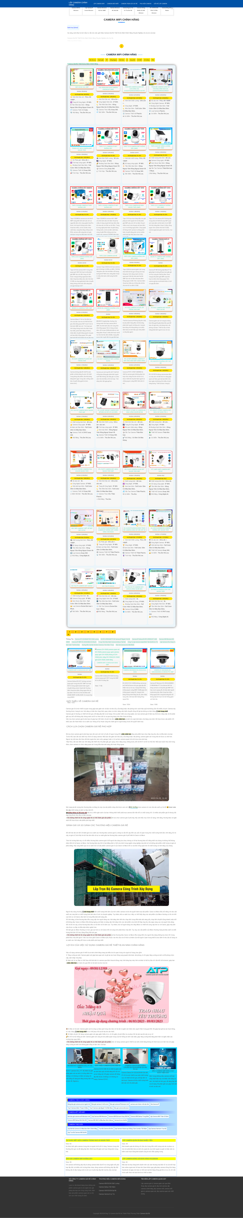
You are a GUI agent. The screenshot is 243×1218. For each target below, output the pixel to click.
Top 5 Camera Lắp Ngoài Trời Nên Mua (101, 1108)
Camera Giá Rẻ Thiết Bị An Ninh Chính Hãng (82, 64)
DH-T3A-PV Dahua (108, 586)
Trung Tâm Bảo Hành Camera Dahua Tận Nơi (112, 642)
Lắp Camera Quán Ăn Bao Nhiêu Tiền (137, 1140)
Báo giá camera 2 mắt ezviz (100, 1104)
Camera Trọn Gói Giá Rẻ (129, 3)
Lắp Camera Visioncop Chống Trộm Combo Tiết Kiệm (131, 1128)
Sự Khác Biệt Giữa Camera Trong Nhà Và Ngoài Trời (88, 1140)
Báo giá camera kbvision (121, 1108)
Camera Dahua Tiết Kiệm (107, 1187)
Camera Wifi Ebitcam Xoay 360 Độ (119, 1116)
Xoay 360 (132, 60)
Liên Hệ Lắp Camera (160, 3)
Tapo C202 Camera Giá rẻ (108, 255)
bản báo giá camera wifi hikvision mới (79, 1116)
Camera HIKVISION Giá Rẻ (107, 1190)
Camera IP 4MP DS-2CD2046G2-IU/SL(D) (84, 642)
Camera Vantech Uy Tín (107, 1194)
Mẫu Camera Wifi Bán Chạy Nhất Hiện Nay (163, 1072)
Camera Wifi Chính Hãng (121, 19)
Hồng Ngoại (113, 60)
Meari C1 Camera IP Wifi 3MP (82, 308)
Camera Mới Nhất (113, 3)
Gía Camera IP (155, 1104)
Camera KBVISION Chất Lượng (109, 1183)
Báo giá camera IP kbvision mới (119, 1104)
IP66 (153, 60)
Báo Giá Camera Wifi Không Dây (79, 1159)
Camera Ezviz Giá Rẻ (120, 1120)
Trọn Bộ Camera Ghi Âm (106, 1128)
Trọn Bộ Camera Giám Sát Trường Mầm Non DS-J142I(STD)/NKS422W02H (160, 88)
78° (107, 60)
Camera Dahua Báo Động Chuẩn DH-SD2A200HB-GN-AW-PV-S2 (135, 1067)
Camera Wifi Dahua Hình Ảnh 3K (77, 1120)
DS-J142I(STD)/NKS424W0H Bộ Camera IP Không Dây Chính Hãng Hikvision (108, 530)
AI (127, 60)
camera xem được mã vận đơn (139, 1104)
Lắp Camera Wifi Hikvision (99, 1116)
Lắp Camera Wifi (99, 3)
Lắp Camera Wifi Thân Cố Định (159, 1116)
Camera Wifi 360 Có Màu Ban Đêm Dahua (100, 1120)
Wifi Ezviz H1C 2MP (82, 87)
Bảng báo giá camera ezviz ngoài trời (79, 1104)
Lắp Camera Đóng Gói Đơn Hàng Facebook (140, 1159)
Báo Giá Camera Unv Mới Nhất (125, 645)
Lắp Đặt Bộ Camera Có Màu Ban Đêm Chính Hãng (82, 1128)
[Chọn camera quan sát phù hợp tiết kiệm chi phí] (172, 8)
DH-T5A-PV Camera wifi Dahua (81, 586)
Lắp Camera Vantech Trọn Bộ (157, 1128)
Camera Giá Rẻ (145, 1213)
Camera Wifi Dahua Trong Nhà (140, 1116)
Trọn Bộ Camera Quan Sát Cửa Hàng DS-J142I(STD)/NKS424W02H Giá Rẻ (134, 88)
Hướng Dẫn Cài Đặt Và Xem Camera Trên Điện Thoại (98, 645)
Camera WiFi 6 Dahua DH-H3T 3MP (79, 670)
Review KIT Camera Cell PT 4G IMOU (79, 1066)
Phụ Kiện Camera (145, 3)
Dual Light (100, 60)
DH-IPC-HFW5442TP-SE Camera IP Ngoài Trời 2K (115, 639)
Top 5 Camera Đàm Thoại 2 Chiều (78, 1108)
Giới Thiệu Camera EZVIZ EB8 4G (107, 1065)
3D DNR (139, 60)
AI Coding (146, 60)
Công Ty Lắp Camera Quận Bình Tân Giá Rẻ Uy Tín (143, 642)
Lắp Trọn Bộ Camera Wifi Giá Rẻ (77, 1132)
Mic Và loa (93, 60)
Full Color (121, 60)
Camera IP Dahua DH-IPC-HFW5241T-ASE (144, 639)
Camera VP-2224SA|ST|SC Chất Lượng (87, 639)
